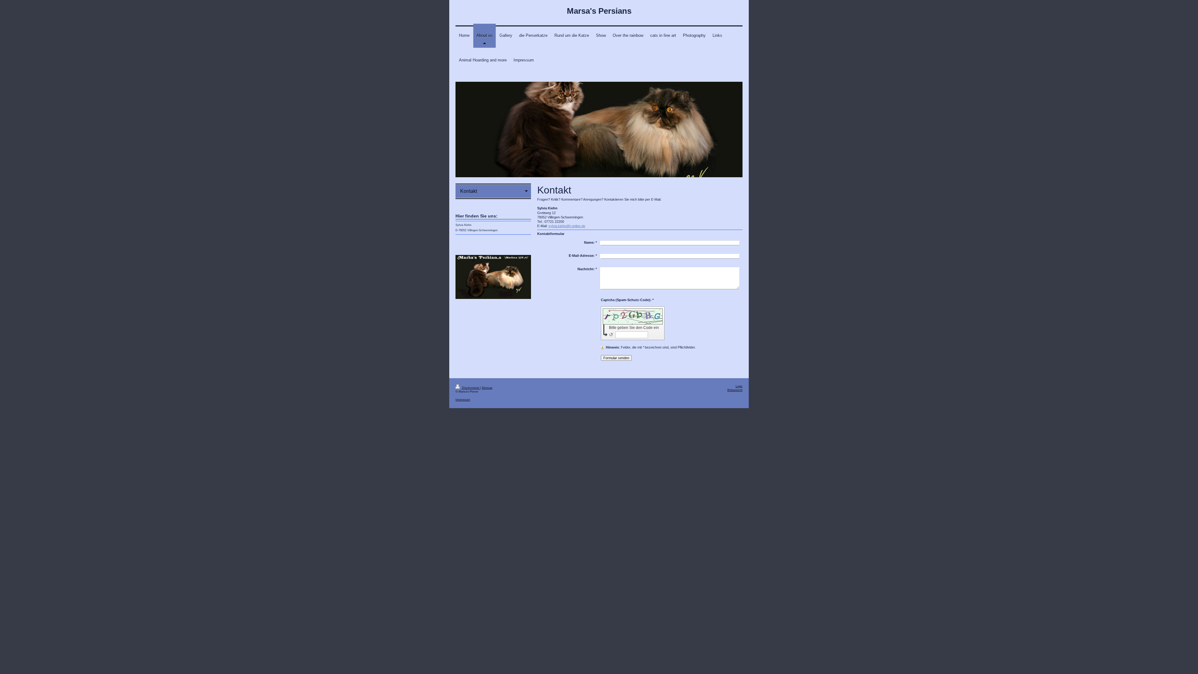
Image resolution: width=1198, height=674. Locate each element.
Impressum (462, 399)
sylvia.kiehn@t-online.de (566, 226)
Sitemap (487, 387)
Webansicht (735, 390)
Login (739, 386)
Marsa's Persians (599, 11)
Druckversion (470, 387)
